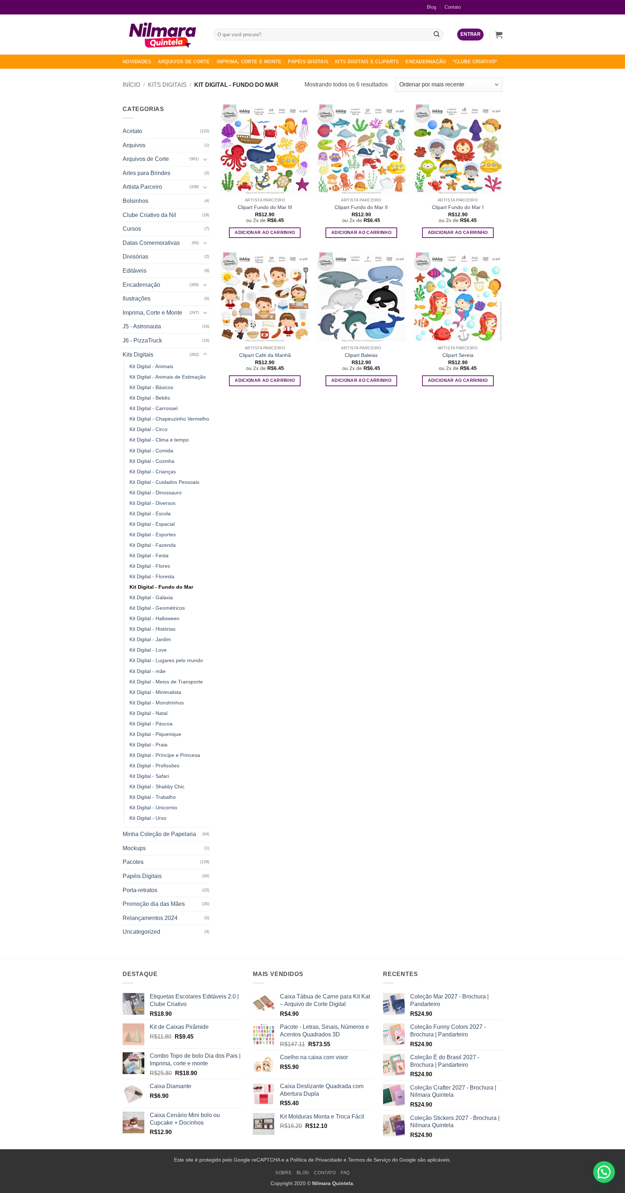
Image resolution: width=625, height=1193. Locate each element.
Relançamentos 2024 (150, 918)
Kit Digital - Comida (151, 450)
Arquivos (134, 145)
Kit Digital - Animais (151, 366)
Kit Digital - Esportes (152, 534)
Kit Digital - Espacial (152, 524)
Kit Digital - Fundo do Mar (161, 587)
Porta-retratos (140, 890)
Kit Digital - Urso (147, 818)
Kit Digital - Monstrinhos (156, 703)
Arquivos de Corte (146, 159)
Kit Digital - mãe (147, 671)
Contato (453, 7)
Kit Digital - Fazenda (152, 545)
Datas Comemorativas (151, 243)
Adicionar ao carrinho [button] (265, 232)
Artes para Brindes (146, 173)
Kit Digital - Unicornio (153, 807)
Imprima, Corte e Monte (249, 61)
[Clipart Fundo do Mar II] (361, 149)
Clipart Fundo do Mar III (265, 207)
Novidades (137, 61)
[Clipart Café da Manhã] (265, 297)
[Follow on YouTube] (497, 7)
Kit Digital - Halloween (154, 618)
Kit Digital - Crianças (152, 471)
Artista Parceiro (142, 187)
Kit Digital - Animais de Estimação (167, 377)
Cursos (132, 229)
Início (131, 85)
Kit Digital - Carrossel (153, 408)
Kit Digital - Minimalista (155, 692)
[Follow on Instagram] (485, 7)
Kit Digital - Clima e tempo (159, 440)
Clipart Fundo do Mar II (361, 207)
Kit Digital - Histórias (152, 629)
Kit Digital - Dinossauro (155, 492)
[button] (470, 35)
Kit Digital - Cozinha (151, 461)
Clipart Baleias (361, 355)
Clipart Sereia (457, 355)
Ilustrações (136, 298)
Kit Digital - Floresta (151, 576)
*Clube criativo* (474, 61)
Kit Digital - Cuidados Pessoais (164, 482)
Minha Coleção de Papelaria (159, 834)
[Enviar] (437, 35)
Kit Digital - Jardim (150, 639)
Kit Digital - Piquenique (155, 734)
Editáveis (134, 271)
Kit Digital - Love (148, 650)
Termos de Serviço (369, 1160)
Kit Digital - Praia (148, 744)
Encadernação (425, 61)
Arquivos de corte (184, 61)
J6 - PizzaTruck (142, 340)
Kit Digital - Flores (149, 566)
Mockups (134, 848)
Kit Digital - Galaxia (151, 597)
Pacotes (133, 862)
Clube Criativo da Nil (149, 215)
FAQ (345, 1172)
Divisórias (135, 256)
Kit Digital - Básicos (151, 387)
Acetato (132, 131)
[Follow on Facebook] (473, 7)
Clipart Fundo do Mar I (458, 207)
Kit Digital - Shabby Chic (156, 786)
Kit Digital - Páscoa (151, 724)
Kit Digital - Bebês (149, 398)
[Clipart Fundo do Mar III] (265, 149)
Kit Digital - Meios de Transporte (166, 682)
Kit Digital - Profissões (154, 765)
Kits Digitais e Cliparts (367, 61)
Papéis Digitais (308, 61)
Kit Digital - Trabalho (152, 797)
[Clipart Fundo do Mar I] (457, 149)
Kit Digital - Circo (148, 429)
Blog (431, 7)
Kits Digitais (167, 85)
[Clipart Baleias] (361, 297)
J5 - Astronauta (142, 326)
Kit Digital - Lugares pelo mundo (166, 660)
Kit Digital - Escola (150, 513)
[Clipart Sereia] (457, 297)
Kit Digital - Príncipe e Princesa (164, 755)
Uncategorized (141, 932)
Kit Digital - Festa (149, 555)
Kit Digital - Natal (148, 713)
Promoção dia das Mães (154, 904)
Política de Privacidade (316, 1160)
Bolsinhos (135, 201)
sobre (283, 1172)
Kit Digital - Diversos (152, 503)
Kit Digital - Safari (149, 776)
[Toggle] (205, 159)
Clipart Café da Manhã (265, 355)
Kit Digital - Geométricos (157, 608)
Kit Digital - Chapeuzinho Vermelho (169, 419)
